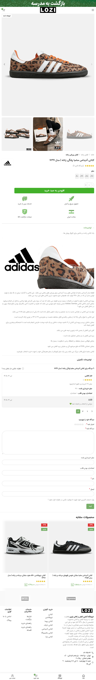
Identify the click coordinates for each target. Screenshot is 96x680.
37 (92, 176)
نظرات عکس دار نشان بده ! (11, 368)
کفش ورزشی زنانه (72, 154)
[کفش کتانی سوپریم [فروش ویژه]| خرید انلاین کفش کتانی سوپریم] (71, 598)
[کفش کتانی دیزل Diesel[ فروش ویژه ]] (25, 598)
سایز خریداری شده (87, 457)
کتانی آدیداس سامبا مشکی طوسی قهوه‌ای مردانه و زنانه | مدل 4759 (72, 576)
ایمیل (91, 489)
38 (87, 176)
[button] (91, 64)
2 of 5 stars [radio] (81, 424)
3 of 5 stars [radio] (79, 424)
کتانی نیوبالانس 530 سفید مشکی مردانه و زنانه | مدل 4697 (27, 576)
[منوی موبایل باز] (92, 9)
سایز (92, 171)
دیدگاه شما (89, 428)
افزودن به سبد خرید (54, 190)
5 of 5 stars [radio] (75, 424)
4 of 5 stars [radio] (77, 424)
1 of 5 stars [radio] (83, 424)
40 (77, 176)
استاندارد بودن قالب (87, 468)
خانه (92, 154)
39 (82, 176)
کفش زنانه (84, 154)
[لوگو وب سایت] (48, 9)
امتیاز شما (90, 424)
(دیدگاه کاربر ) (78, 165)
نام (92, 478)
